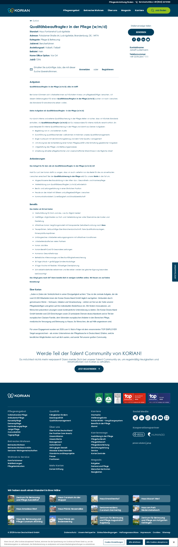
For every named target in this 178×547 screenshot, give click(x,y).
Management (55, 442)
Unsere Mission (56, 436)
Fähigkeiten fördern (58, 415)
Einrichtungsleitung (100, 447)
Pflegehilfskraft (98, 442)
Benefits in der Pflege (100, 423)
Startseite (95, 415)
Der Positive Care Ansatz (60, 433)
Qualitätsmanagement (60, 420)
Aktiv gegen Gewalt (58, 447)
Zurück (36, 21)
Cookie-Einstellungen (114, 542)
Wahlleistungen (15, 463)
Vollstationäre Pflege (17, 415)
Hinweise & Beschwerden (60, 450)
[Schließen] (174, 542)
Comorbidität (14, 432)
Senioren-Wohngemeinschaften (22, 450)
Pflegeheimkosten (16, 466)
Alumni (94, 426)
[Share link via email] (148, 39)
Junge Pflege (14, 429)
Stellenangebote (99, 417)
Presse (52, 456)
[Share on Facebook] (134, 39)
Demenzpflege (14, 423)
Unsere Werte (55, 439)
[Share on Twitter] (138, 39)
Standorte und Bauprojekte (62, 453)
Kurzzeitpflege (14, 420)
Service (94, 450)
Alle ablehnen (135, 542)
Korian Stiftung (56, 469)
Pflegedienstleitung (100, 445)
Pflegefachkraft (98, 439)
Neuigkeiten (96, 472)
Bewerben (141, 32)
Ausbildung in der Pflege (102, 436)
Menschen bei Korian (100, 469)
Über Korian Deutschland (60, 430)
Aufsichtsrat (55, 445)
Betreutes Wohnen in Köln (19, 447)
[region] (89, 542)
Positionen (54, 459)
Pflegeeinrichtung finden (121, 2)
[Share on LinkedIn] (143, 39)
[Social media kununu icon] (166, 418)
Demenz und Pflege (100, 466)
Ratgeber (95, 463)
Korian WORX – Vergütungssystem (107, 420)
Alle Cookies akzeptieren (157, 542)
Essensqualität (56, 417)
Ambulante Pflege (16, 417)
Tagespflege (13, 435)
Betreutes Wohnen (16, 445)
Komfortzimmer (15, 460)
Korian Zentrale (98, 453)
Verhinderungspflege (17, 426)
